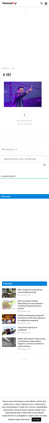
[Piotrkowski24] (9, 3)
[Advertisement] (24, 36)
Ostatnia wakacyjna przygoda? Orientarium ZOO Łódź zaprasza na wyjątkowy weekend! (31, 317)
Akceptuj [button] (36, 419)
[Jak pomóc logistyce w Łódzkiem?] (9, 331)
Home (6, 68)
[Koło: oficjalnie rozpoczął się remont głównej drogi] (9, 293)
